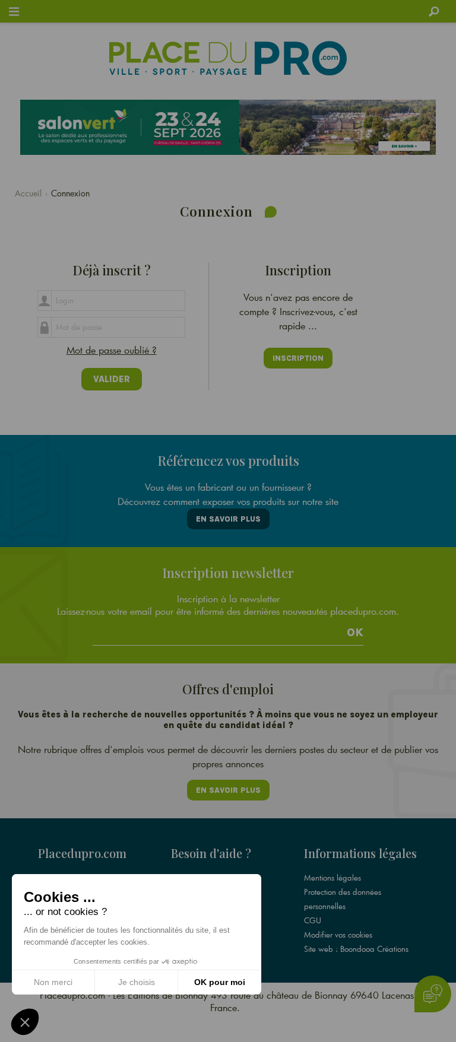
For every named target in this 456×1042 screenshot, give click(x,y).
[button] (25, 1022)
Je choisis (136, 982)
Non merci (53, 982)
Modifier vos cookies (338, 934)
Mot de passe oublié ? (111, 350)
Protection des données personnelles (342, 899)
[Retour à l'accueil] (228, 58)
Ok (355, 632)
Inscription (298, 358)
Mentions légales (332, 877)
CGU (312, 920)
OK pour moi (219, 982)
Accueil (28, 193)
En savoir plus (228, 518)
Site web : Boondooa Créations (356, 948)
